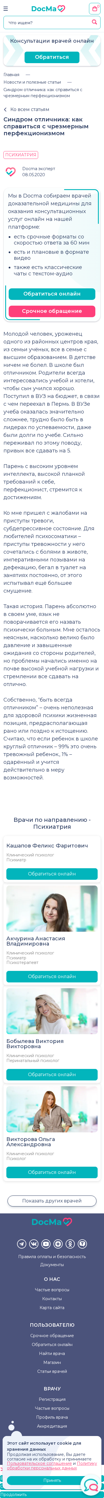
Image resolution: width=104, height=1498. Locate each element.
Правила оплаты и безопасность (52, 1256)
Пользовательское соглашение (39, 1463)
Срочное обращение (52, 311)
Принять (52, 1480)
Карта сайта (52, 1307)
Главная (11, 74)
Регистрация (52, 1399)
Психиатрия (20, 154)
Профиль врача (52, 1417)
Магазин (52, 1362)
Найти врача (52, 1353)
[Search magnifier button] (94, 22)
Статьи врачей (52, 1371)
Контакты (52, 1298)
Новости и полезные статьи (32, 82)
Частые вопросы (52, 1289)
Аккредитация (52, 1426)
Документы (52, 1264)
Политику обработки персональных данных (52, 1465)
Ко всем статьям (29, 109)
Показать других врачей (52, 1201)
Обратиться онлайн (52, 294)
